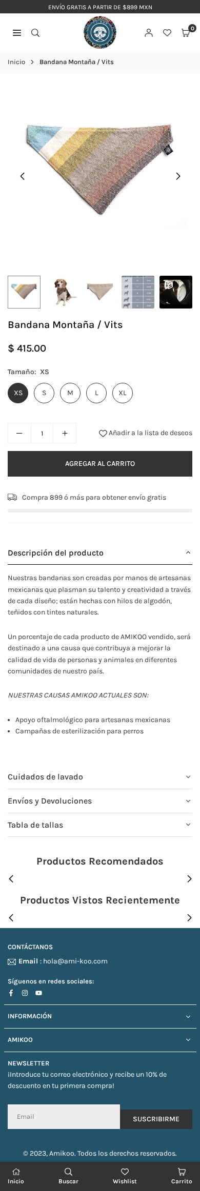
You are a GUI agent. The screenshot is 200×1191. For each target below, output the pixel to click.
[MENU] (17, 33)
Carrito (181, 1181)
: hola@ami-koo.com (63, 962)
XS (18, 392)
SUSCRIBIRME (156, 1119)
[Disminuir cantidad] (19, 433)
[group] (100, 173)
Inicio (16, 62)
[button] (185, 33)
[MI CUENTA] (148, 33)
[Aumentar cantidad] (64, 433)
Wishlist (125, 1181)
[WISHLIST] (167, 33)
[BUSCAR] (35, 33)
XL (122, 392)
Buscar (68, 1181)
